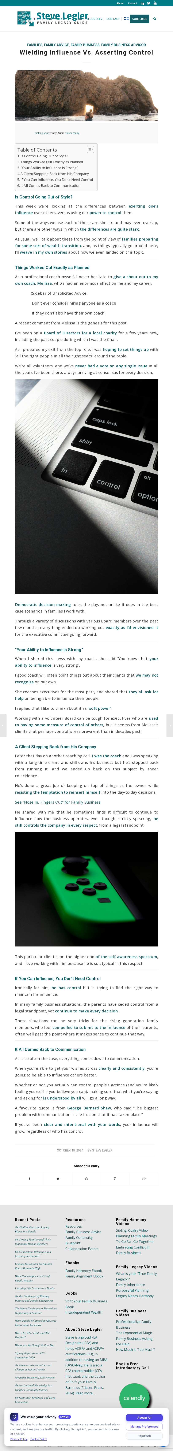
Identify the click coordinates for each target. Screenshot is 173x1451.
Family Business (85, 45)
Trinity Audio (56, 133)
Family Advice (56, 45)
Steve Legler (102, 1150)
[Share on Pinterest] (115, 1178)
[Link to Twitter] (149, 3)
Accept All (144, 1417)
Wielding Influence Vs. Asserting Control (86, 52)
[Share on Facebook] (29, 1178)
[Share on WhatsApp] (86, 1178)
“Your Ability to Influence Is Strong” (49, 167)
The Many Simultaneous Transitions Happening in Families (36, 1310)
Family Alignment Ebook (84, 1276)
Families (34, 45)
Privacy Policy (18, 1439)
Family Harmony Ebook (83, 1270)
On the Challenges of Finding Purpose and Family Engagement (34, 1298)
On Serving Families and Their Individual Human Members (33, 1241)
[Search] (154, 18)
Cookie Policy (38, 1439)
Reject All (144, 1435)
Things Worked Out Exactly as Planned (51, 161)
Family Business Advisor (123, 45)
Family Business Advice (83, 1231)
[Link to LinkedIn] (142, 3)
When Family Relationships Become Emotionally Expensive (35, 1322)
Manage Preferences (144, 1426)
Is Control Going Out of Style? (44, 155)
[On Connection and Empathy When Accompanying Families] (169, 725)
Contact (132, 3)
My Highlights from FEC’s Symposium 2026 (30, 1355)
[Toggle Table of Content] (88, 149)
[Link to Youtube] (155, 3)
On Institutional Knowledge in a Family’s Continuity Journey (33, 1387)
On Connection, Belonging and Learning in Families (33, 1254)
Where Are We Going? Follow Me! (34, 1345)
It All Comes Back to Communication (50, 185)
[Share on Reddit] (144, 1178)
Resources (73, 1226)
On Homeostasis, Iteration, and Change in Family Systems (33, 1367)
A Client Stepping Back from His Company (54, 173)
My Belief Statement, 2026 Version (35, 1377)
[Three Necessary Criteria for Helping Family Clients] (3, 725)
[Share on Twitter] (58, 1178)
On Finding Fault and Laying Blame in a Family (32, 1229)
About (120, 3)
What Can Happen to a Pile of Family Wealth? (32, 1278)
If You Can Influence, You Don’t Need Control (56, 179)
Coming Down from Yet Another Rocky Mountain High (33, 1266)
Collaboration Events (82, 1248)
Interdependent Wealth (83, 1312)
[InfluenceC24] (86, 95)
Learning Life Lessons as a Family (35, 1288)
